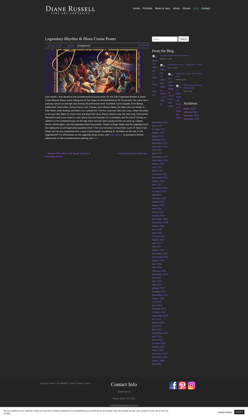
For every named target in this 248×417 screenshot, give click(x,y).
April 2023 (157, 153)
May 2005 (157, 363)
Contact (205, 8)
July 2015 (156, 277)
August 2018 (158, 225)
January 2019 (158, 215)
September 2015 (160, 274)
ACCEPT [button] (239, 412)
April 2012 (157, 329)
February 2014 (159, 308)
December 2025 (191, 115)
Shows (186, 8)
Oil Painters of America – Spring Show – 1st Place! (185, 65)
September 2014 (160, 294)
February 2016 (159, 270)
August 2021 (158, 181)
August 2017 (158, 239)
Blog (195, 8)
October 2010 (159, 343)
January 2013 (158, 322)
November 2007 (160, 353)
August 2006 (158, 360)
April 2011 (157, 336)
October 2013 (159, 312)
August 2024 (158, 132)
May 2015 (157, 284)
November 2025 (191, 118)
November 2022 (160, 156)
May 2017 (157, 246)
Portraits (147, 8)
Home (136, 8)
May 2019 (157, 208)
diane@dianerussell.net (127, 405)
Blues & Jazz (162, 8)
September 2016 (160, 256)
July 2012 (156, 326)
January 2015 (158, 288)
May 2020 (157, 194)
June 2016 (157, 263)
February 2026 (190, 111)
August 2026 (190, 108)
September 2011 (160, 332)
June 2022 (157, 167)
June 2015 (157, 281)
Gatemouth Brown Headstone (133, 153)
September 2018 (160, 222)
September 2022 (160, 160)
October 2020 (159, 191)
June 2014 (157, 305)
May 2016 (157, 267)
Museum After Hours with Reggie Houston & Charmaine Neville (68, 155)
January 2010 (158, 346)
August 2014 (158, 298)
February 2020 (159, 198)
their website (115, 134)
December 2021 (159, 174)
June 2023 (157, 149)
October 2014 (159, 291)
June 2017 (157, 243)
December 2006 (159, 357)
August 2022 (158, 163)
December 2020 (159, 187)
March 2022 (158, 170)
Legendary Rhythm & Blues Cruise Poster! (174, 56)
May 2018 (157, 232)
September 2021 (160, 177)
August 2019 (158, 205)
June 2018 (157, 229)
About (176, 8)
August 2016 (158, 260)
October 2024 (159, 129)
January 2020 (158, 201)
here (96, 138)
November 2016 (160, 253)
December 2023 (159, 143)
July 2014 (156, 301)
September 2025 (160, 122)
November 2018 (160, 218)
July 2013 (156, 319)
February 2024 (159, 139)
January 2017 (158, 250)
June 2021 (157, 184)
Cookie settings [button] (225, 412)
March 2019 (158, 212)
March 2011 (158, 339)
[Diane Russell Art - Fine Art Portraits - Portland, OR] (66, 10)
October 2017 (159, 236)
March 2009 (158, 350)
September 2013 (160, 315)
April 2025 (157, 125)
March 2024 (158, 136)
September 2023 (160, 146)
